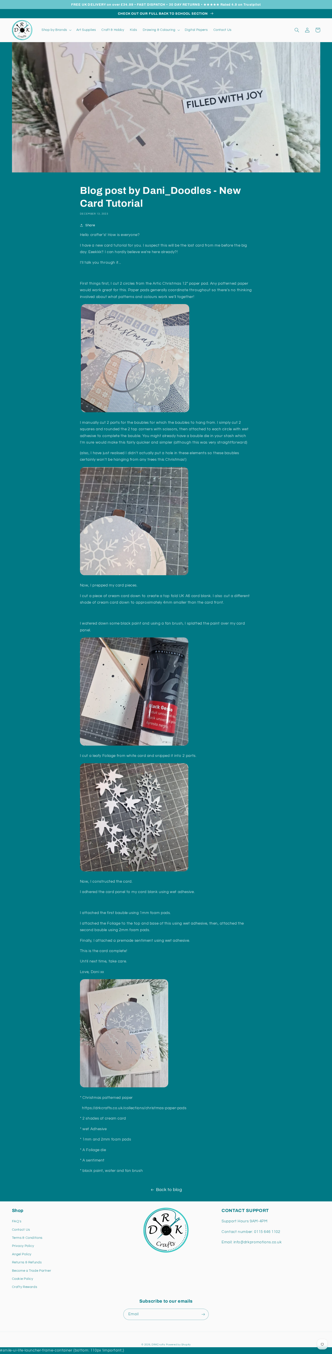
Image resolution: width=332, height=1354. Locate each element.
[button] (56, 30)
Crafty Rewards (24, 1287)
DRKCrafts (158, 1344)
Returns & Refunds (27, 1262)
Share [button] (90, 225)
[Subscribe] (203, 1314)
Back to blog (169, 1190)
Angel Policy (22, 1254)
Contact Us (21, 1229)
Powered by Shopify (178, 1344)
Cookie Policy (22, 1279)
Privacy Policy (23, 1246)
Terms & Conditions (27, 1237)
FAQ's (16, 1221)
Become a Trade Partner (31, 1270)
